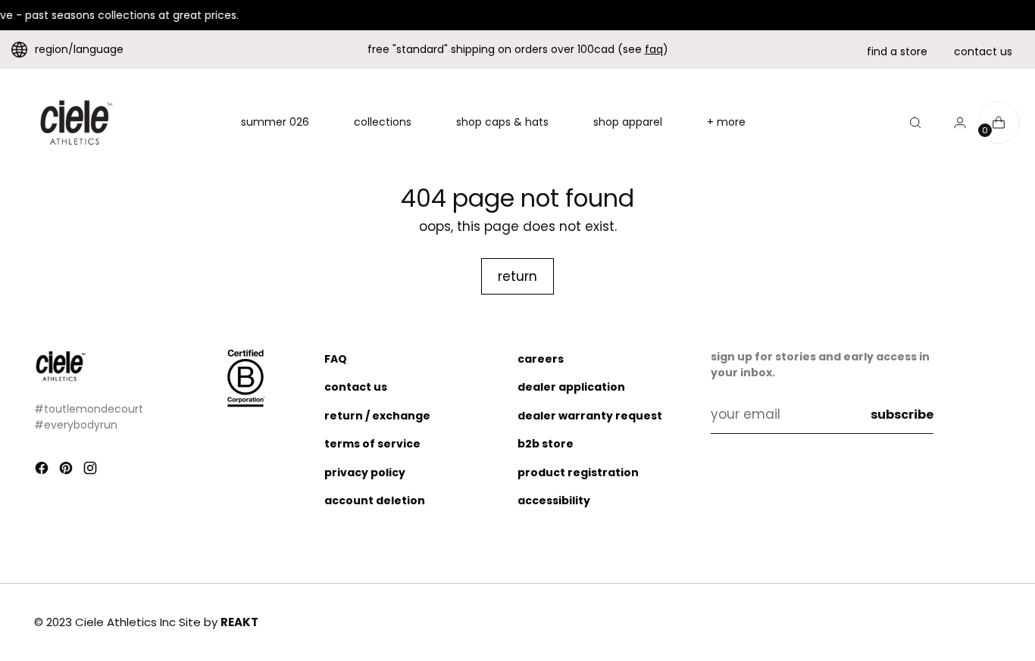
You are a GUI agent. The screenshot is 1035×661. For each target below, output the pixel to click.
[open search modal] (915, 123)
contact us (983, 51)
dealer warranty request (590, 415)
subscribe (902, 414)
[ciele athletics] (75, 122)
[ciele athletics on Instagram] (92, 471)
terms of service (372, 443)
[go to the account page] (954, 123)
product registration (578, 472)
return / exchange (377, 415)
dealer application (571, 386)
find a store (897, 51)
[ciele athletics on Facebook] (43, 471)
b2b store (546, 443)
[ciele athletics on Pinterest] (67, 471)
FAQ (335, 358)
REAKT (239, 622)
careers (541, 358)
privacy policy (364, 472)
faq (654, 49)
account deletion (374, 500)
